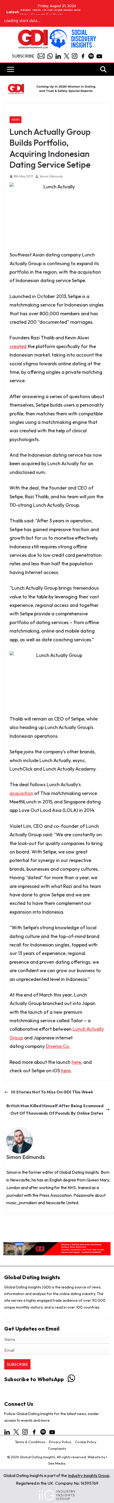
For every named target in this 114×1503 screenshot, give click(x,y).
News (15, 119)
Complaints (57, 1448)
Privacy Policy (60, 1442)
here (76, 1062)
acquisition (21, 793)
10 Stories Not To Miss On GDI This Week (52, 1092)
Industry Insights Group (88, 1475)
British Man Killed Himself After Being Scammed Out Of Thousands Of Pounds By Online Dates (54, 1109)
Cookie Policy (86, 1442)
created (18, 346)
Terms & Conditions (30, 1442)
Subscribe (23, 56)
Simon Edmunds (51, 176)
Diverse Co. (58, 1046)
